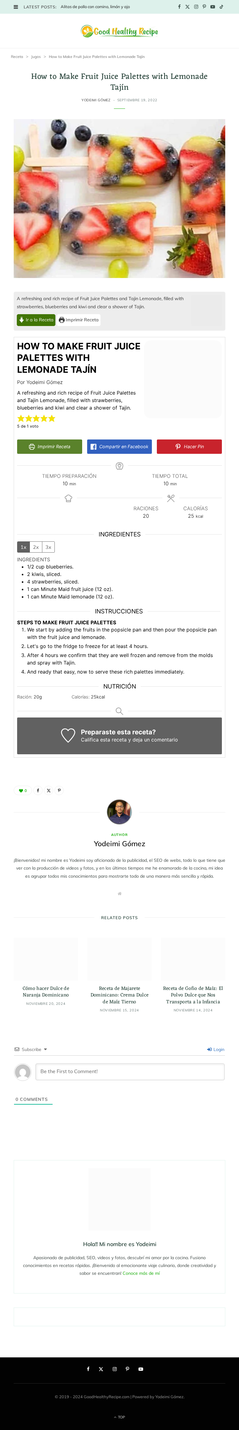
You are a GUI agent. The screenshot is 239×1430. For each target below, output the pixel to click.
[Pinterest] (59, 790)
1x (23, 547)
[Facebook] (38, 790)
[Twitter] (48, 790)
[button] (21, 418)
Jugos (36, 56)
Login (218, 1049)
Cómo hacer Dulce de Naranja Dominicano (46, 992)
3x (48, 547)
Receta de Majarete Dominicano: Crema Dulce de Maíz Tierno (119, 995)
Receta (17, 56)
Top (121, 1417)
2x (36, 547)
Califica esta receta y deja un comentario (129, 740)
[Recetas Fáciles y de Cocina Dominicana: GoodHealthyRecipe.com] (119, 31)
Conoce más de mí (141, 1273)
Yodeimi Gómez (96, 100)
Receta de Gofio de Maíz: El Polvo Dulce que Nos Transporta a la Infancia (193, 995)
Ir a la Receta (39, 320)
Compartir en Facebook (123, 446)
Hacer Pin (193, 446)
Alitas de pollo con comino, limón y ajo (95, 6)
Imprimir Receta (81, 320)
